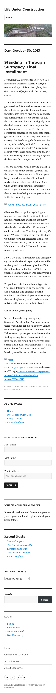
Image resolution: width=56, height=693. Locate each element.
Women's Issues (28, 386)
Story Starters (14, 418)
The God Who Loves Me (19, 545)
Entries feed (13, 627)
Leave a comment (12, 389)
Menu (9, 17)
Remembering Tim (17, 548)
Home (10, 411)
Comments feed (15, 631)
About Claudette (15, 422)
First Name (10, 444)
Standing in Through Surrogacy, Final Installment (24, 67)
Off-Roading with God (19, 414)
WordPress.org (15, 635)
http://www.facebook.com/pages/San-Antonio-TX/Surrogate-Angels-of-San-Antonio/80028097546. (27, 375)
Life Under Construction (24, 9)
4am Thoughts (15, 556)
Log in (10, 623)
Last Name (10, 458)
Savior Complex (15, 541)
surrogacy (42, 386)
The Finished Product (18, 552)
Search (8, 594)
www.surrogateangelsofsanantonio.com (21, 367)
